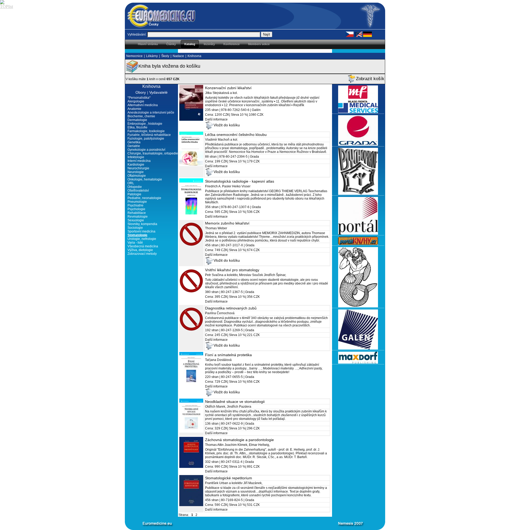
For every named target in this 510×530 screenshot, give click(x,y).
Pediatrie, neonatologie (144, 198)
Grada (254, 156)
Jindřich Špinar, (275, 275)
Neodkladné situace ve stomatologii (235, 401)
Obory (140, 92)
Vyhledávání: (137, 34)
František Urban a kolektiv (224, 483)
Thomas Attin (214, 445)
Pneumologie (137, 202)
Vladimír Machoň (217, 139)
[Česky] (350, 34)
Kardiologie (136, 164)
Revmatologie (138, 216)
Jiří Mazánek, (252, 483)
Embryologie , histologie (145, 124)
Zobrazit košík (370, 78)
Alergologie (136, 101)
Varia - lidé (135, 242)
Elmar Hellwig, (259, 445)
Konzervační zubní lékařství (228, 88)
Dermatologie (137, 120)
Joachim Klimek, (236, 445)
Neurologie (136, 172)
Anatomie (134, 109)
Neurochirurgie (138, 168)
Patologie (134, 194)
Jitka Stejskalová (217, 93)
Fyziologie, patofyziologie (146, 138)
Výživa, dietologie (140, 250)
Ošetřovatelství (138, 190)
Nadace (178, 56)
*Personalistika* (139, 98)
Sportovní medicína (141, 231)
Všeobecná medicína (143, 246)
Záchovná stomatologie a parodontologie (239, 440)
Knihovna (194, 56)
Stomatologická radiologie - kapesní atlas (239, 181)
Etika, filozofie (137, 127)
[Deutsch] (367, 34)
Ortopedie (135, 187)
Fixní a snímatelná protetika (228, 355)
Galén (256, 110)
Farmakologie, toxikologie (146, 131)
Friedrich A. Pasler (218, 186)
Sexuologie (136, 220)
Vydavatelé (158, 92)
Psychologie (136, 209)
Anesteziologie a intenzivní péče (151, 112)
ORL (131, 183)
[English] (358, 34)
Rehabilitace (137, 213)
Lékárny (152, 56)
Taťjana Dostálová (218, 360)
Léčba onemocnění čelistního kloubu (236, 134)
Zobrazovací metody (142, 254)
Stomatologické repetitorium (228, 478)
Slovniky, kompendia (142, 224)
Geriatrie (134, 146)
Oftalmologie (137, 176)
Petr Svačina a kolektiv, (221, 275)
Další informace (216, 119)
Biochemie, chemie (141, 116)
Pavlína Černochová (220, 313)
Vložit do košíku (227, 125)
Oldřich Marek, (215, 406)
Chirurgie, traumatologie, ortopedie (153, 153)
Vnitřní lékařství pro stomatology (232, 270)
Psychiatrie (135, 205)
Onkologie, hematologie (145, 179)
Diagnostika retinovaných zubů (231, 308)
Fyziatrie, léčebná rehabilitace (149, 135)
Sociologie (135, 228)
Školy (165, 56)
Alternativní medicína (143, 105)
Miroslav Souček (251, 275)
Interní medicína (139, 161)
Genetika (134, 142)
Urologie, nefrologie (142, 239)
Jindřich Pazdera (239, 406)
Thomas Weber (216, 228)
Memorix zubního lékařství (227, 223)
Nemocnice (134, 56)
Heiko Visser (241, 186)
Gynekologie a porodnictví (146, 150)
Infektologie (136, 157)
